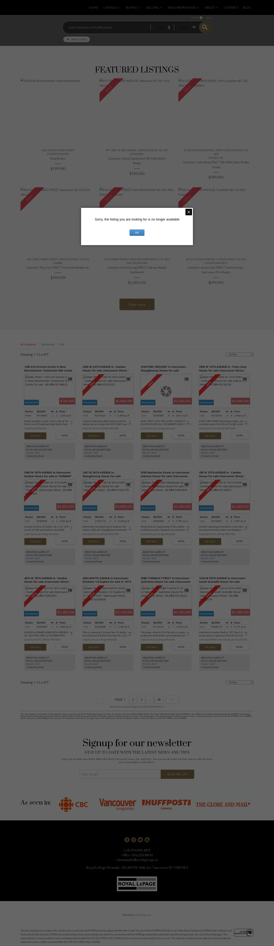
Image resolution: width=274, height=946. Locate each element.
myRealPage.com (143, 914)
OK (137, 232)
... (150, 700)
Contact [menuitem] (231, 7)
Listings (109, 7)
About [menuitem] (210, 7)
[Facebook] (127, 839)
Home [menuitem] (93, 7)
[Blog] (147, 839)
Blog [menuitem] (247, 7)
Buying (131, 7)
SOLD (209, 17)
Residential (47, 344)
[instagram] (133, 839)
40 (159, 700)
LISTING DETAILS (35, 435)
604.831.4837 (33, 452)
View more (137, 304)
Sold (61, 344)
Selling (152, 7)
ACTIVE (194, 17)
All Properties (29, 344)
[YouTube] (140, 839)
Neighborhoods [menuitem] (182, 7)
